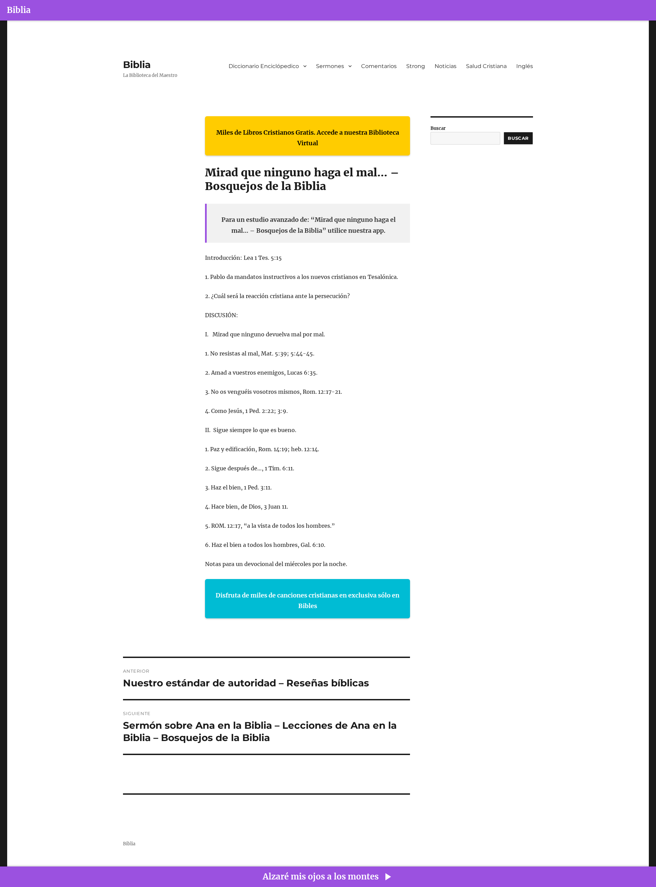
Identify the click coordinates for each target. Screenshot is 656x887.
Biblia (19, 10)
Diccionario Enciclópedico (264, 66)
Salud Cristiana (486, 66)
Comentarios (379, 66)
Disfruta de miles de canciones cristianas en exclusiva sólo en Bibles (307, 600)
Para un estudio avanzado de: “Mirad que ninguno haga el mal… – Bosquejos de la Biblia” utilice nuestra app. (308, 225)
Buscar (438, 128)
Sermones (330, 66)
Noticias (445, 66)
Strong (415, 66)
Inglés (524, 66)
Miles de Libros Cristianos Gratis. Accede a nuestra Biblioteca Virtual (307, 138)
